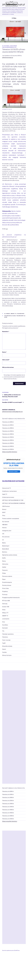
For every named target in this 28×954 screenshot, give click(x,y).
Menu (14, 18)
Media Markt (5, 549)
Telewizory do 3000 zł (8, 434)
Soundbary (5, 625)
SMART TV (14, 313)
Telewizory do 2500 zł (8, 431)
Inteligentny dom (6, 530)
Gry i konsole (5, 521)
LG (7, 229)
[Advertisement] (14, 727)
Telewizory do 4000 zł (8, 440)
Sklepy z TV (5, 612)
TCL (3, 631)
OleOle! (4, 567)
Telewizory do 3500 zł (8, 437)
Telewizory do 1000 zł (8, 422)
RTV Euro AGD (6, 600)
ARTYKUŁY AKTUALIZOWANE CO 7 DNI (12, 500)
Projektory (5, 591)
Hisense (4, 527)
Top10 (3, 643)
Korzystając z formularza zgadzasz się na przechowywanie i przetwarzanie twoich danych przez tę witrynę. (14, 376)
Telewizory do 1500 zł (8, 425)
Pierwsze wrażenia (7, 576)
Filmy (3, 515)
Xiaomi (4, 649)
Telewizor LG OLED (10, 315)
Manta (4, 543)
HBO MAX (4, 524)
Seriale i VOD (5, 606)
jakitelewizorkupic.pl (9, 47)
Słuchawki (5, 628)
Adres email (6, 359)
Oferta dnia (5, 564)
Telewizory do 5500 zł (8, 449)
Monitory (4, 552)
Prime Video (5, 588)
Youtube (4, 652)
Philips (4, 573)
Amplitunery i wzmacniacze (9, 491)
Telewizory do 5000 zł (8, 446)
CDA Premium (6, 506)
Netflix (4, 558)
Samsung (4, 603)
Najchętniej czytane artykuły (9, 555)
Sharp (3, 609)
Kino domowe (6, 536)
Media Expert (5, 546)
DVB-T (4, 512)
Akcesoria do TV (6, 488)
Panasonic (5, 570)
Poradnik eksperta (7, 582)
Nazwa (4, 352)
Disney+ (4, 509)
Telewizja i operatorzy (8, 634)
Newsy (8, 313)
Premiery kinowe (6, 585)
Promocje (4, 594)
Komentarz (5, 331)
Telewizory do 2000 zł (8, 428)
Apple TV (4, 494)
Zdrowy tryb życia (6, 655)
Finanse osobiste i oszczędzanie (10, 518)
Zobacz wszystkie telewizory (9, 451)
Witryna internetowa (8, 367)
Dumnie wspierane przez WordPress (11, 950)
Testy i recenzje (6, 640)
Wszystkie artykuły (7, 646)
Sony (3, 622)
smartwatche (5, 618)
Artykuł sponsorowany (8, 497)
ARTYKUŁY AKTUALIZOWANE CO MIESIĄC (13, 503)
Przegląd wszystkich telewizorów (11, 597)
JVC (3, 533)
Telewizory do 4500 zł (8, 443)
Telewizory (20, 313)
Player (4, 579)
